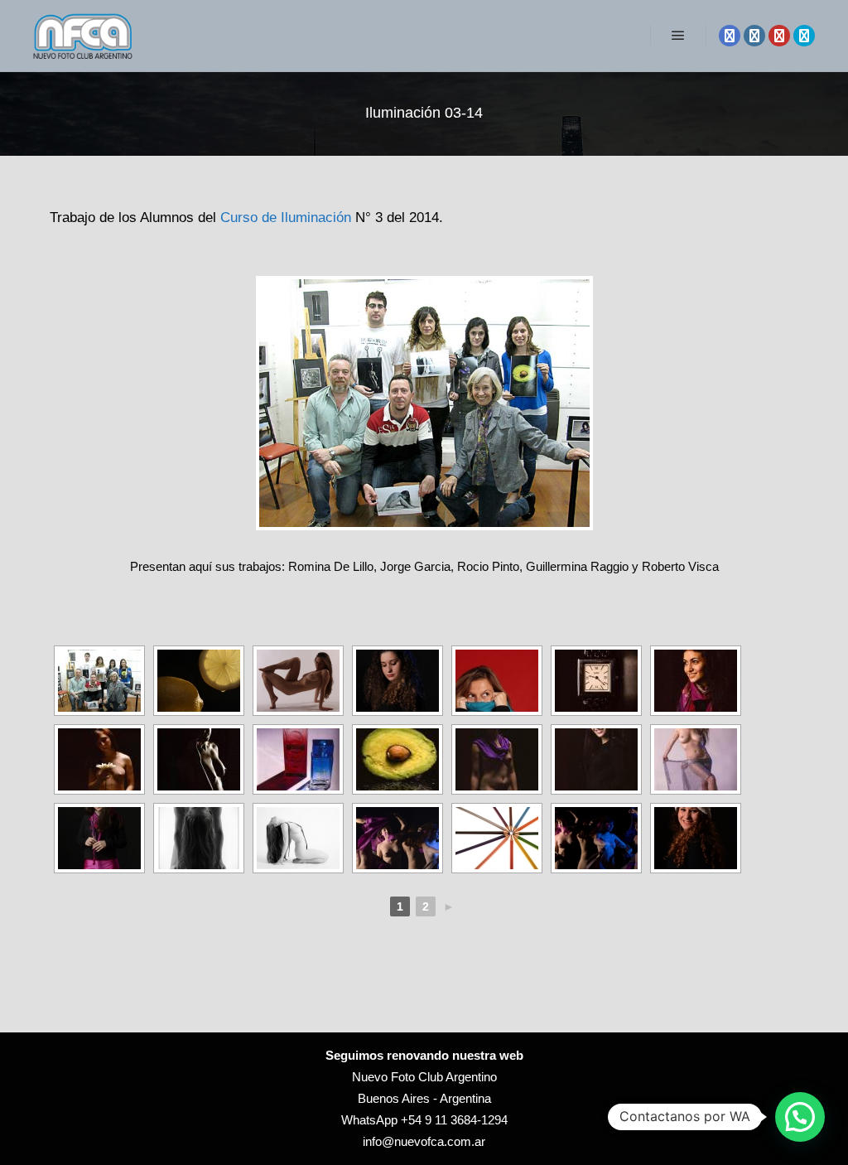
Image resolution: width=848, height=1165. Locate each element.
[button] (800, 1117)
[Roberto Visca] (496, 838)
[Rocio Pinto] (298, 759)
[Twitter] (804, 35)
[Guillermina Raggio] (99, 838)
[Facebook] (729, 35)
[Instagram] (754, 35)
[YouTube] (779, 35)
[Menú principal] (678, 35)
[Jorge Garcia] (596, 681)
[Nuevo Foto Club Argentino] (82, 35)
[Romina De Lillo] (198, 681)
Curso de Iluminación (285, 217)
